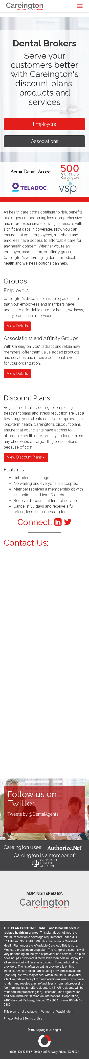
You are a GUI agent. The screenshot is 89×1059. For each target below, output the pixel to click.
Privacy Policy (13, 1018)
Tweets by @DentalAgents (33, 814)
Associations (44, 141)
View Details (17, 325)
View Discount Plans (25, 457)
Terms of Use (33, 1018)
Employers (44, 124)
